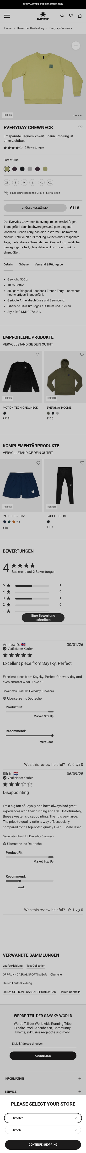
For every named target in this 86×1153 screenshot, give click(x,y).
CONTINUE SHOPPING (43, 1144)
